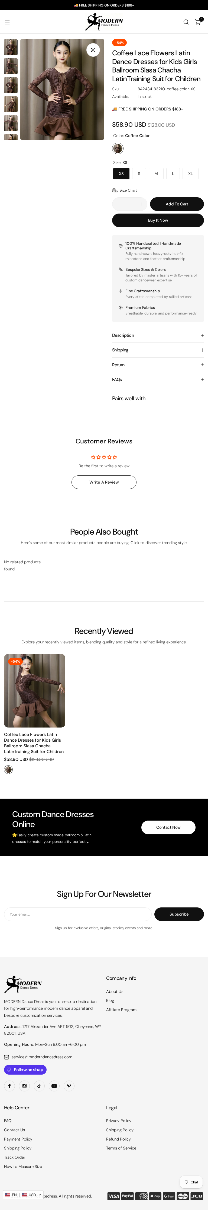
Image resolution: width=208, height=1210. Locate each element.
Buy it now (158, 220)
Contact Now (168, 827)
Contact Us (14, 1130)
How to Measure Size (23, 1166)
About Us (114, 991)
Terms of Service (121, 1148)
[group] (62, 89)
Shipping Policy (17, 1148)
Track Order (14, 1157)
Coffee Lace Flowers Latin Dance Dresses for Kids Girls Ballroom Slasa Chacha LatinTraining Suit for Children (34, 743)
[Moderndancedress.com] (104, 22)
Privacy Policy (118, 1120)
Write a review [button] (104, 482)
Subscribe (179, 914)
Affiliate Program (121, 1009)
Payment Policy (18, 1139)
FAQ (8, 1120)
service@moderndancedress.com (42, 1057)
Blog (110, 1000)
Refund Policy (118, 1139)
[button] (23, 1194)
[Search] (186, 22)
